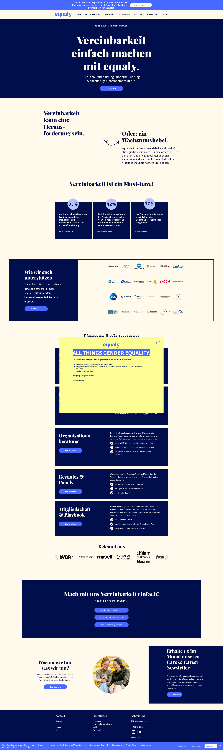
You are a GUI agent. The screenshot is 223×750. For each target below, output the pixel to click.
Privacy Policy (25, 747)
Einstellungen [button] (182, 746)
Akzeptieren (211, 746)
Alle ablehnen (196, 746)
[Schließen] (220, 746)
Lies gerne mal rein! (87, 376)
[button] (158, 343)
